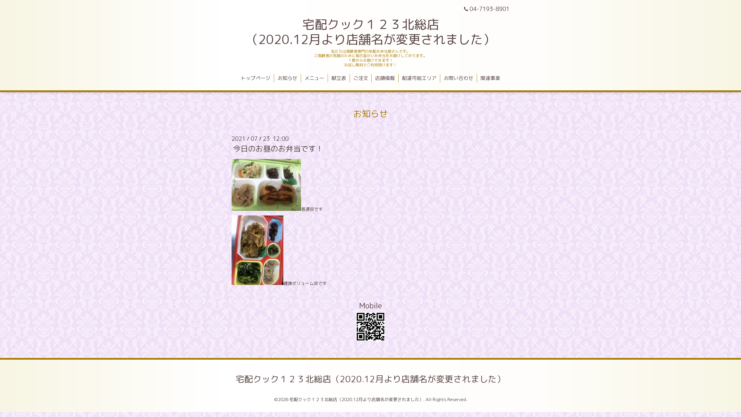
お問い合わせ (458, 78)
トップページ (255, 78)
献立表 (338, 78)
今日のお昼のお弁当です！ (278, 148)
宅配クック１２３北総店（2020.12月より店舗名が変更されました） (370, 379)
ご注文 (360, 78)
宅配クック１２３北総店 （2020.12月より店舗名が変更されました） (370, 32)
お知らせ (287, 78)
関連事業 (490, 78)
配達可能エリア (419, 78)
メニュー (314, 78)
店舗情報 (385, 78)
